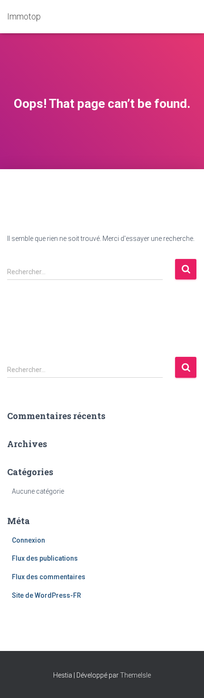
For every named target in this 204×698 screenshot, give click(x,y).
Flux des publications (45, 558)
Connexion (28, 540)
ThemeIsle (135, 675)
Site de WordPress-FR (46, 595)
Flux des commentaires (48, 577)
